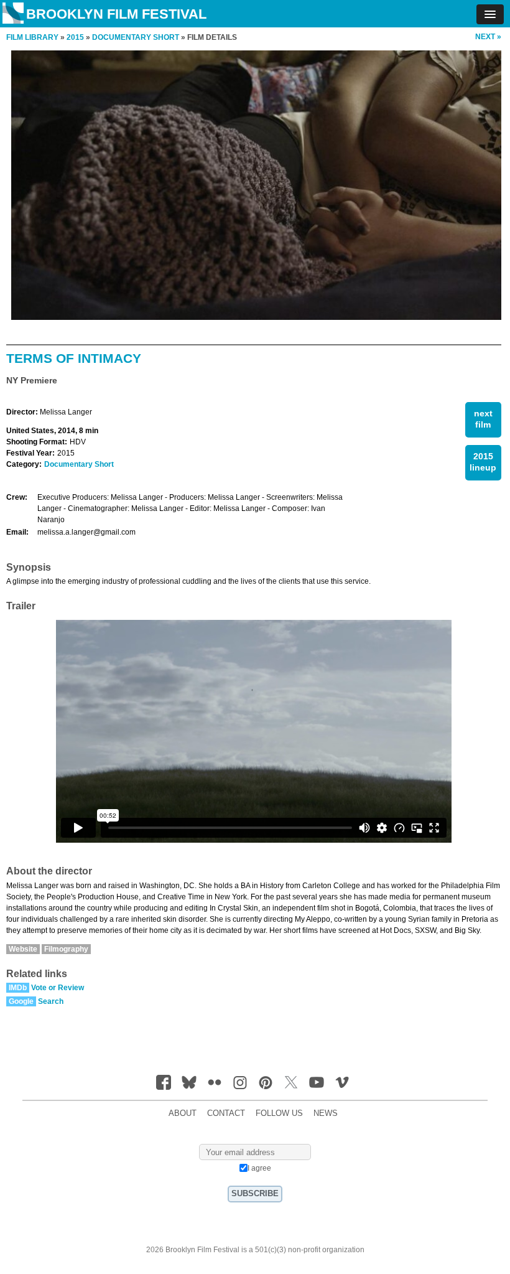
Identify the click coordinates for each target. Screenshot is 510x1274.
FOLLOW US (279, 1113)
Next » (488, 36)
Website (23, 949)
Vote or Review (57, 987)
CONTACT (226, 1113)
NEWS (325, 1113)
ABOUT (183, 1113)
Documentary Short (79, 464)
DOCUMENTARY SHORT (135, 37)
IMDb (18, 987)
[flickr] (214, 1082)
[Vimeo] (342, 1082)
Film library (32, 37)
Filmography (66, 949)
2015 (75, 37)
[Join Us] (163, 1082)
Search (50, 1001)
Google (21, 1001)
